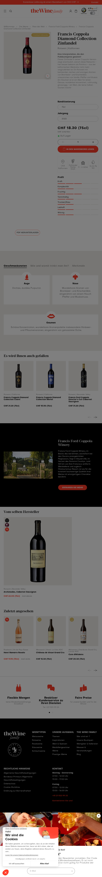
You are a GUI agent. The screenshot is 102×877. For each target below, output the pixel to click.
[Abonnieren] (72, 871)
